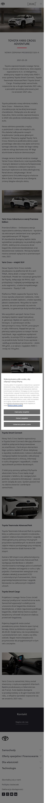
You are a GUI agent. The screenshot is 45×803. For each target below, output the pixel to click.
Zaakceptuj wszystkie (22, 412)
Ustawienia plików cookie (22, 424)
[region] (22, 401)
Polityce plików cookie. (15, 405)
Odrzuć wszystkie (22, 418)
